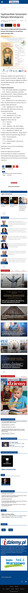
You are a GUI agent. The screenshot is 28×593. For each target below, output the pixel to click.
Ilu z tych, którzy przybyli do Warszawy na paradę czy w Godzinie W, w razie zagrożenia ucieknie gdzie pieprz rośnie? (17, 238)
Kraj (12, 270)
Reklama (16, 586)
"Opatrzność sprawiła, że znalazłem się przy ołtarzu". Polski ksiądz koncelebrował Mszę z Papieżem (13, 496)
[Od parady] (4, 239)
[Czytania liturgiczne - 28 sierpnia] (14, 200)
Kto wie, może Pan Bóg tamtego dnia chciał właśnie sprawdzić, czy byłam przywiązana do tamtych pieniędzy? (17, 245)
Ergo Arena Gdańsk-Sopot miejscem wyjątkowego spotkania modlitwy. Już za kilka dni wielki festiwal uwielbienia (13, 333)
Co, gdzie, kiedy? (5, 270)
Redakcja (8, 589)
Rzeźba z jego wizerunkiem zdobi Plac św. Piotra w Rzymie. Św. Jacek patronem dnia (13, 505)
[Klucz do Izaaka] (4, 246)
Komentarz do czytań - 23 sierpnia (8, 427)
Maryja (4, 175)
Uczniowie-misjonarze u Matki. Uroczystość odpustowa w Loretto (11, 350)
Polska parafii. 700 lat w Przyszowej (3, 263)
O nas (3, 589)
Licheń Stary (9, 175)
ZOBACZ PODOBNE (6, 192)
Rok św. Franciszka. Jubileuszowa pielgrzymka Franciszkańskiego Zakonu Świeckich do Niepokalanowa (13, 284)
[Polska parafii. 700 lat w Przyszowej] (4, 261)
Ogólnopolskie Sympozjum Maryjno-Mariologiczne (12, 173)
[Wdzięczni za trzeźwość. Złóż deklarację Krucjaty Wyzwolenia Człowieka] (14, 297)
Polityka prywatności (14, 591)
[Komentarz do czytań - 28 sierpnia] (5, 200)
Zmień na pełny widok (6, 577)
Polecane (11, 586)
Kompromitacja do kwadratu (4, 226)
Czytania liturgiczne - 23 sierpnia (8, 424)
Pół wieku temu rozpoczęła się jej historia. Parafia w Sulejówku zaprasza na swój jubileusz (14, 317)
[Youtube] (25, 581)
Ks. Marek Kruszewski (5, 484)
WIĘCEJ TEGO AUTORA (7, 194)
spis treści (23, 376)
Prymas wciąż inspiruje (3, 233)
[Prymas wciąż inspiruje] (4, 231)
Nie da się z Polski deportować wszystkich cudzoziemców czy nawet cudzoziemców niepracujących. (17, 253)
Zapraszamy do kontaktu (16, 517)
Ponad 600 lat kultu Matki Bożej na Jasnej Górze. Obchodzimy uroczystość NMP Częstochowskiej (14, 422)
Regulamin (22, 589)
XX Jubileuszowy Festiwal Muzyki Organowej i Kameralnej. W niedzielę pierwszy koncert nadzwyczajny (12, 366)
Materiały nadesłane (14, 186)
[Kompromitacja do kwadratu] (4, 224)
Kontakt (12, 589)
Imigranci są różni (3, 256)
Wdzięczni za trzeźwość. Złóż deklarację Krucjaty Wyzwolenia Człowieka (13, 301)
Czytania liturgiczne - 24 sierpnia (8, 433)
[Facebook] (22, 581)
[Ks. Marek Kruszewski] (5, 483)
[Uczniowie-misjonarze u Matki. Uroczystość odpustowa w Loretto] (14, 346)
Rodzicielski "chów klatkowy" (7, 493)
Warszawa (17, 270)
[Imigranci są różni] (4, 254)
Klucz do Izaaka (4, 248)
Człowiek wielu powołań (6, 498)
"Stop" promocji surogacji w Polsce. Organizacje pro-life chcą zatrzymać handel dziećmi (22, 208)
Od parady (3, 241)
